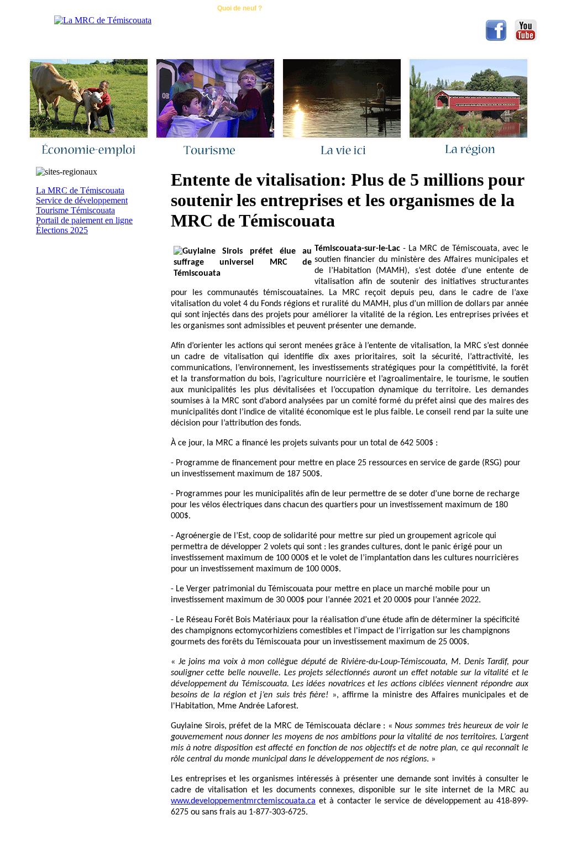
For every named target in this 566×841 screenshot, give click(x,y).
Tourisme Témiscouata (75, 210)
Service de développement (82, 200)
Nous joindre (173, 8)
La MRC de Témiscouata (80, 190)
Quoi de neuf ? (239, 8)
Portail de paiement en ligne (84, 220)
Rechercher (304, 8)
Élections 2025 (62, 230)
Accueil (118, 8)
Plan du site (365, 8)
